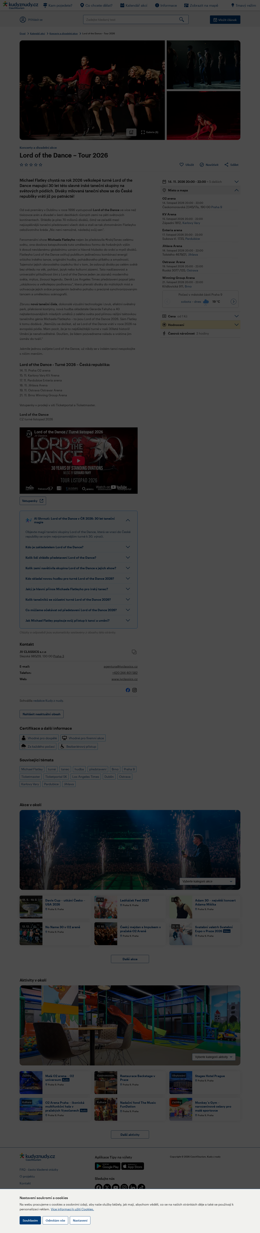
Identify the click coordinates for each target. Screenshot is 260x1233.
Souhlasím (30, 1220)
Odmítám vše (55, 1220)
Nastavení (80, 1220)
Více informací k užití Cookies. (72, 1209)
